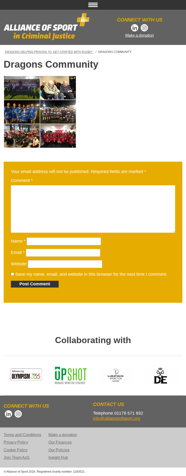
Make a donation (139, 35)
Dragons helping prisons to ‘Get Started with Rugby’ (49, 52)
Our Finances (60, 442)
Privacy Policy (16, 442)
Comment (22, 180)
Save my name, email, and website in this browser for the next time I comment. (91, 274)
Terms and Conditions (22, 435)
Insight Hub (58, 457)
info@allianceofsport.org (116, 418)
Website (19, 263)
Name (18, 241)
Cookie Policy (16, 450)
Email (18, 252)
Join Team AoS (17, 457)
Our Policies (59, 450)
